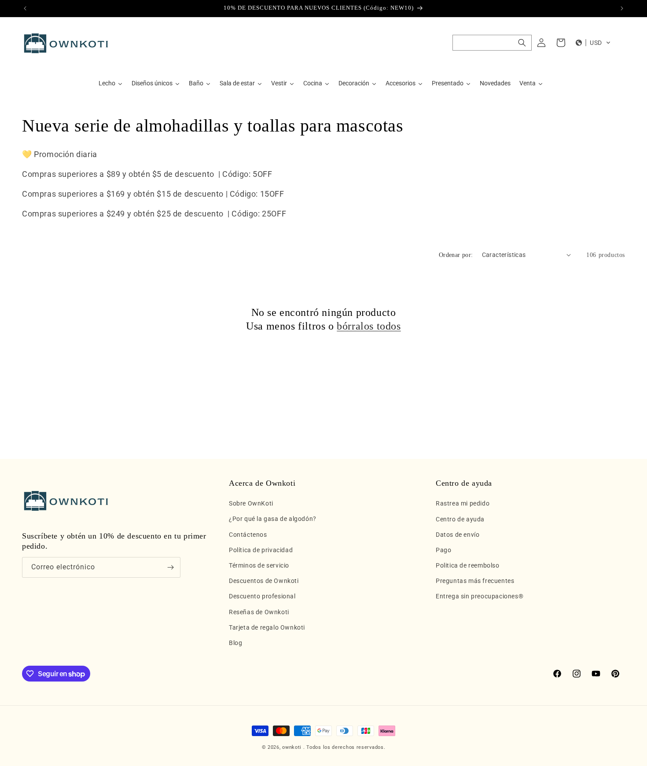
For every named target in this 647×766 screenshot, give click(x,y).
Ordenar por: (456, 255)
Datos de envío (457, 534)
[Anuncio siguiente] (622, 8)
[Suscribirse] (170, 567)
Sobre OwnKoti (251, 503)
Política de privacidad (261, 549)
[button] (492, 43)
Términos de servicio (259, 565)
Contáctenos (248, 534)
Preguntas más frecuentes (475, 580)
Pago (443, 549)
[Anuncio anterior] (25, 8)
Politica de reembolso (468, 565)
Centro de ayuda (460, 519)
